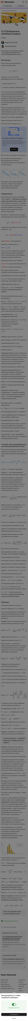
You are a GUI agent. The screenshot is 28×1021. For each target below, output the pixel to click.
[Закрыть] (25, 995)
